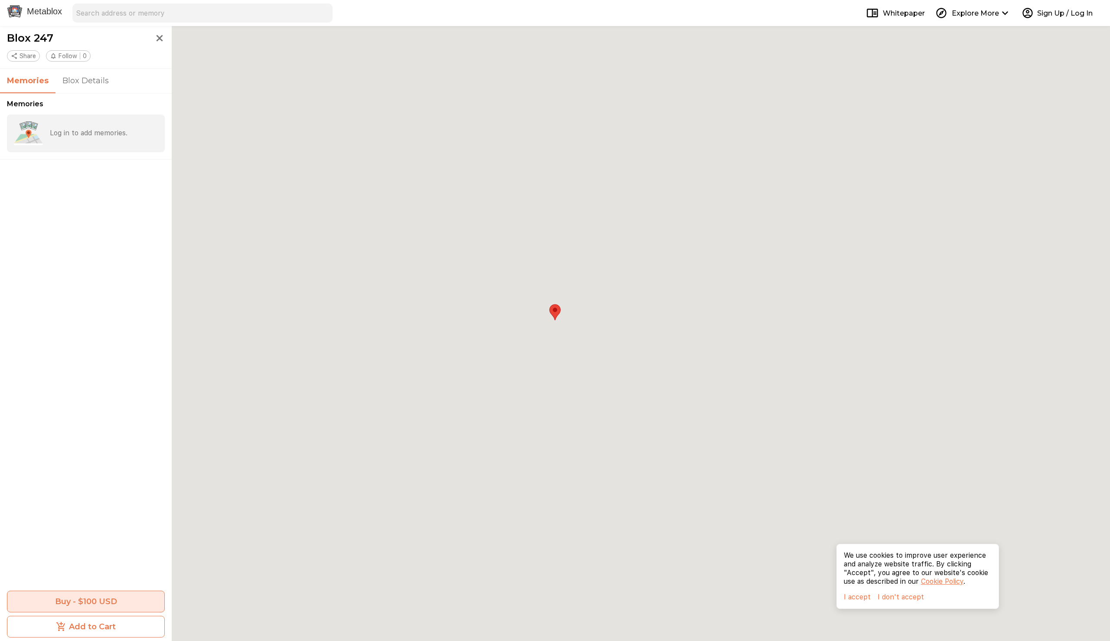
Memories (28, 80)
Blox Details (85, 80)
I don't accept (901, 597)
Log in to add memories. (88, 133)
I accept (857, 597)
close (159, 38)
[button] (68, 56)
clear (323, 13)
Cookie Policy (942, 581)
